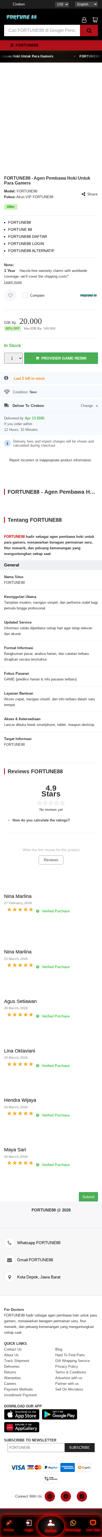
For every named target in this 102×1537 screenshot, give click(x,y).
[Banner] (21, 17)
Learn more (13, 282)
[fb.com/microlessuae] (66, 1496)
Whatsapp (73, 1530)
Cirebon (19, 4)
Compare (37, 295)
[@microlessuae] (50, 1496)
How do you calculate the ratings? (40, 820)
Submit (88, 1197)
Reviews (51, 860)
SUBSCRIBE (79, 1448)
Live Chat (93, 1530)
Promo (9, 1530)
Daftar (51, 1530)
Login (29, 1530)
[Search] (89, 30)
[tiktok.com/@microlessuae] (82, 1496)
